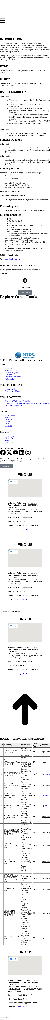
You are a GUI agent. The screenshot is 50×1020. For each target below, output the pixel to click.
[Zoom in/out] (8, 1017)
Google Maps (22, 529)
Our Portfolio (9, 375)
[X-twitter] (9, 452)
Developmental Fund (12, 391)
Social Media (9, 420)
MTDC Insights (10, 415)
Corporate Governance (13, 377)
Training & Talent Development (16, 405)
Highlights (8, 426)
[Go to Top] (25, 734)
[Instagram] (28, 452)
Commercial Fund (11, 389)
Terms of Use (10, 436)
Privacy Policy (10, 438)
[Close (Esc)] (1, 1017)
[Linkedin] (22, 452)
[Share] (3, 1017)
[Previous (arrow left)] (1, 1019)
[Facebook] (3, 452)
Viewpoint (8, 417)
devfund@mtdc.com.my (11, 259)
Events (7, 422)
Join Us (7, 440)
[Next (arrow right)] (3, 1019)
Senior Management (12, 373)
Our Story (8, 368)
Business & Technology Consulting (18, 401)
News (7, 424)
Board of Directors (11, 370)
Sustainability (10, 379)
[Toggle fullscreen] (6, 1017)
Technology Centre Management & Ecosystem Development (27, 403)
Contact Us (9, 442)
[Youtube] (15, 452)
